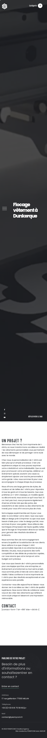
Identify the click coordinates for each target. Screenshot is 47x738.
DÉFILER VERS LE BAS (35, 733)
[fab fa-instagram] (4, 730)
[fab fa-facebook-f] (4, 726)
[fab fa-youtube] (4, 734)
